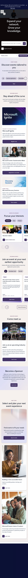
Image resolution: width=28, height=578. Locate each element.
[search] (24, 43)
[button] (9, 55)
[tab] (8, 220)
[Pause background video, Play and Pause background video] (4, 14)
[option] (3, 78)
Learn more (12, 8)
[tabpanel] (14, 236)
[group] (11, 233)
